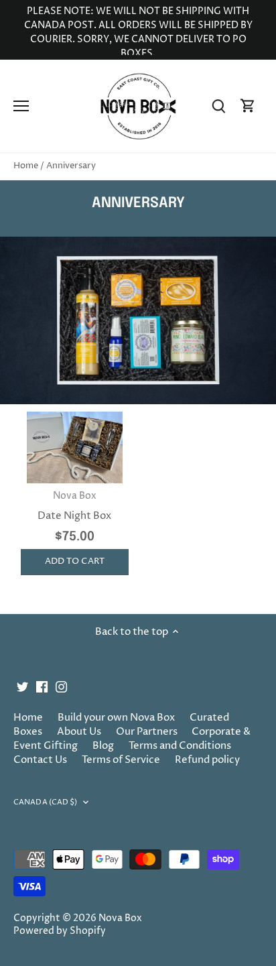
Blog (103, 746)
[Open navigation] (21, 106)
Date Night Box (74, 506)
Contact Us (40, 760)
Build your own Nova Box (116, 718)
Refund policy (207, 760)
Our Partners (147, 732)
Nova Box (120, 918)
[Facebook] (42, 686)
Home (28, 718)
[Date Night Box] (75, 447)
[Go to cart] (248, 106)
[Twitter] (22, 686)
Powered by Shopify (59, 931)
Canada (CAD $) (45, 802)
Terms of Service (121, 760)
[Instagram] (61, 686)
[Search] (218, 106)
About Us (79, 732)
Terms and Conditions (180, 746)
